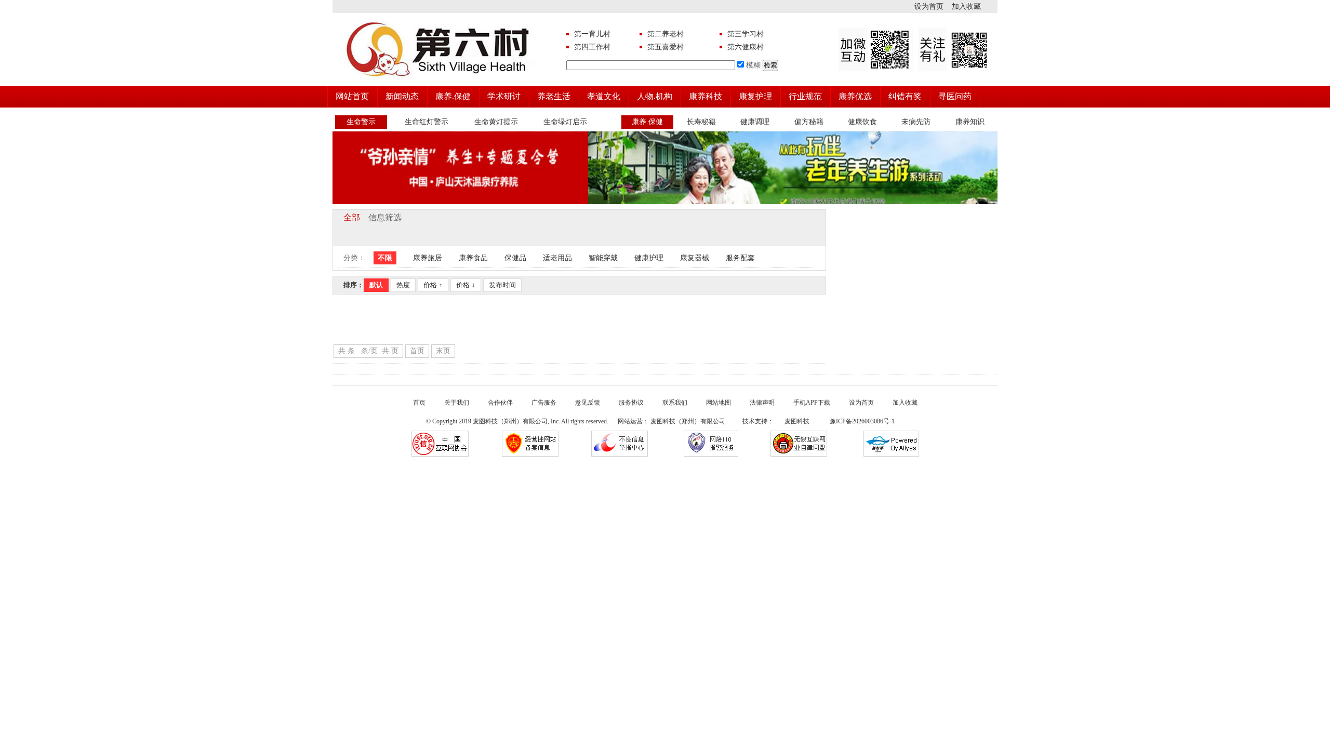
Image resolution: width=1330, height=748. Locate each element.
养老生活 (553, 96)
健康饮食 (862, 122)
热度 (403, 285)
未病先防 (915, 122)
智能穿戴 (603, 258)
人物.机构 (654, 96)
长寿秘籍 (701, 122)
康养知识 (970, 122)
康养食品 (473, 258)
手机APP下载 (811, 402)
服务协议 (631, 402)
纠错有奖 (905, 96)
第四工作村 (592, 47)
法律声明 (762, 402)
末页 (443, 351)
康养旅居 (427, 258)
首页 (417, 351)
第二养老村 (665, 34)
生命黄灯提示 (496, 122)
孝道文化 (603, 96)
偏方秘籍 (808, 122)
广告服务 (543, 402)
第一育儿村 (592, 34)
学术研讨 (504, 96)
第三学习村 (745, 34)
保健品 (515, 258)
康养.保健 (453, 96)
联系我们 (674, 402)
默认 (376, 285)
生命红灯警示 (426, 122)
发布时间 (502, 285)
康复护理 (755, 96)
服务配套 (740, 258)
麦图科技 (796, 421)
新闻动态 (402, 96)
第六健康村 (745, 47)
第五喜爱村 (665, 47)
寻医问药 (955, 96)
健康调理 (754, 122)
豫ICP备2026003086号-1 (861, 421)
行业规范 (805, 96)
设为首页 (933, 6)
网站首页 (352, 96)
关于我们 (456, 402)
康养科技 (705, 96)
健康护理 (648, 258)
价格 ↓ (465, 285)
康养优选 (855, 96)
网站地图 (718, 402)
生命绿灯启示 (565, 122)
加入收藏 (975, 6)
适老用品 (557, 258)
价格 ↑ (433, 285)
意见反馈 (587, 402)
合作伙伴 (500, 402)
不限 (385, 258)
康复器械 (694, 258)
